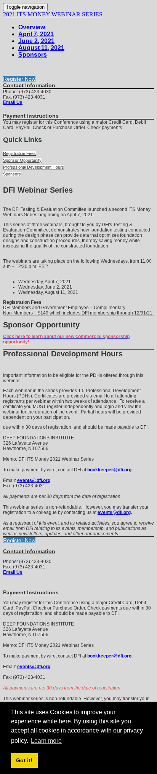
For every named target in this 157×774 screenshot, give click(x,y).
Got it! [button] (24, 760)
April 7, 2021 (36, 34)
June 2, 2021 (36, 41)
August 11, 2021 (41, 48)
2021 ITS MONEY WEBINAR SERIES (53, 14)
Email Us (12, 102)
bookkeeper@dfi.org (109, 469)
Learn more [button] (46, 740)
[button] (19, 79)
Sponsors (32, 54)
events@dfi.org (33, 480)
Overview (31, 27)
